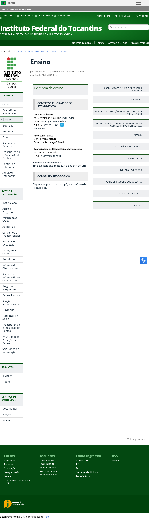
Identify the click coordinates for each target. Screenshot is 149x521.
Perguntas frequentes (82, 42)
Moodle (137, 205)
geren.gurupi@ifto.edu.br (54, 121)
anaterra (51, 155)
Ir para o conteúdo (9, 16)
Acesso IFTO (82, 460)
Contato (100, 42)
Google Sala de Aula (130, 193)
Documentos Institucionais (47, 462)
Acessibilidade (104, 16)
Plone (46, 516)
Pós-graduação (12, 472)
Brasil (11, 3)
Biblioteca (136, 99)
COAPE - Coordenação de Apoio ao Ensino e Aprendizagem (118, 112)
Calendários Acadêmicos (128, 146)
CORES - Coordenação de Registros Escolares (123, 89)
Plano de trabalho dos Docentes (124, 181)
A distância (9, 460)
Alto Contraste (123, 16)
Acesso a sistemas (117, 42)
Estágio (138, 135)
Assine (115, 460)
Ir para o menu (29, 16)
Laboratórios (134, 158)
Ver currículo (66, 117)
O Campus (53, 51)
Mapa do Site (142, 16)
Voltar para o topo (138, 439)
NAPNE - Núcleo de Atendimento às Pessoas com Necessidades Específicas (119, 124)
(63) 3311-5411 (52, 125)
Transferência (83, 476)
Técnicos (8, 464)
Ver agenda (39, 128)
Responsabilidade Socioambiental (49, 473)
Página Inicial (23, 51)
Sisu (78, 468)
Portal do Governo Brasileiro (17, 9)
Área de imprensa (140, 42)
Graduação (10, 468)
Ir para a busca (47, 16)
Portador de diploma (87, 472)
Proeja (7, 476)
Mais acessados (48, 467)
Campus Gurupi (39, 51)
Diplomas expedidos (131, 170)
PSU (78, 464)
